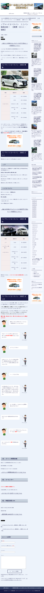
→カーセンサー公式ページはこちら (11, 493)
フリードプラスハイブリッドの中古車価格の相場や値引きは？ (37, 177)
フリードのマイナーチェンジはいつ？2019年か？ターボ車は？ (37, 185)
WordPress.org (36, 276)
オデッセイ (34, 232)
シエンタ (34, 234)
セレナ (33, 240)
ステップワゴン (35, 238)
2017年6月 (34, 214)
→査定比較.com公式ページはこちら (11, 514)
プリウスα (34, 254)
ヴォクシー (34, 263)
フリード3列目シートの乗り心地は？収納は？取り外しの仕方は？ (38, 96)
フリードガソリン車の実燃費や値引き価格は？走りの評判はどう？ (37, 168)
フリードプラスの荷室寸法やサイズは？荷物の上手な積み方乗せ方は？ (37, 181)
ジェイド (34, 236)
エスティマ (34, 228)
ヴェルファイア (35, 261)
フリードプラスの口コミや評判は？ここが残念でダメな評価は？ (37, 173)
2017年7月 (34, 212)
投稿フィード (36, 273)
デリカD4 (34, 242)
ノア (2, 37)
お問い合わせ (11, 13)
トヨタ (33, 246)
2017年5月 (34, 216)
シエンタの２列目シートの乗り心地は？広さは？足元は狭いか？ (37, 142)
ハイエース (34, 250)
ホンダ (33, 256)
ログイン (35, 271)
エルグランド (35, 230)
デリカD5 (34, 244)
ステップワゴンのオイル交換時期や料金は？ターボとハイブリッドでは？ (37, 71)
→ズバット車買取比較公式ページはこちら (13, 472)
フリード (34, 252)
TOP (19, 18)
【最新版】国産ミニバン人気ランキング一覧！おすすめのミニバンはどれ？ (32, 14)
